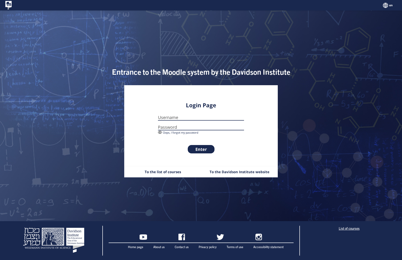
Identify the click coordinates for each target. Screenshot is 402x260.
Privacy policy (208, 247)
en (391, 5)
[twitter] (220, 237)
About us (159, 247)
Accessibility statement (268, 247)
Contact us (182, 247)
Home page (135, 247)
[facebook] (181, 237)
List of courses (349, 229)
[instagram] (258, 237)
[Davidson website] (53, 241)
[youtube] (143, 237)
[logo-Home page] (8, 5)
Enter (201, 149)
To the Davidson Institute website (239, 171)
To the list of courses (163, 171)
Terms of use (235, 247)
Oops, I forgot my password (180, 133)
